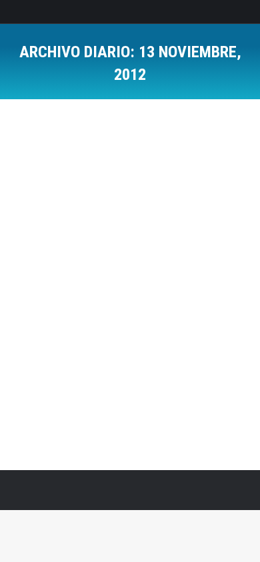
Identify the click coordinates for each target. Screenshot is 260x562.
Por (93, 203)
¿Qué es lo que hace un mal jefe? (120, 169)
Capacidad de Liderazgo (77, 191)
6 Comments (139, 215)
